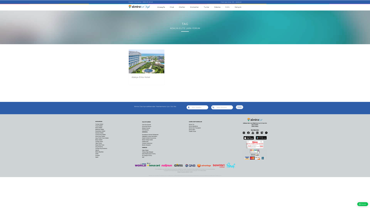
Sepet (96, 157)
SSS (143, 157)
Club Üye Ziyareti (146, 124)
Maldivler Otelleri (99, 129)
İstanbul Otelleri (99, 133)
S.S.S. (227, 7)
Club (172, 7)
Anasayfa (161, 7)
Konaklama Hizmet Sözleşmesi (150, 134)
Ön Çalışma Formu (147, 155)
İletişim (238, 7)
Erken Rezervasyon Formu (149, 153)
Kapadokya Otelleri (100, 131)
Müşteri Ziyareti (146, 128)
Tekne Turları (98, 143)
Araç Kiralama (99, 146)
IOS (233, 2)
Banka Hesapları (146, 145)
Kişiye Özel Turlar (99, 145)
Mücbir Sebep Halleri (147, 139)
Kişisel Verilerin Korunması (149, 138)
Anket (96, 153)
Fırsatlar (97, 155)
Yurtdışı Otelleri (99, 124)
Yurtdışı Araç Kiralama (101, 148)
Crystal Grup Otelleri (100, 134)
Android (238, 2)
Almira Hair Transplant (195, 128)
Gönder (240, 107)
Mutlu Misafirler (99, 152)
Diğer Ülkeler (145, 150)
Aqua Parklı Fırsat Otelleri (102, 138)
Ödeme (217, 7)
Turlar (206, 7)
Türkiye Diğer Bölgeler (147, 152)
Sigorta (97, 150)
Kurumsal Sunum (146, 126)
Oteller (182, 7)
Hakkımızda (145, 141)
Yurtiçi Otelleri (99, 126)
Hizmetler (194, 7)
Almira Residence (193, 126)
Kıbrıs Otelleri (98, 127)
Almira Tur (191, 124)
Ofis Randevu (145, 130)
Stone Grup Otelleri (100, 136)
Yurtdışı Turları (99, 141)
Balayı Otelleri (98, 139)
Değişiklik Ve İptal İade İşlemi (149, 136)
